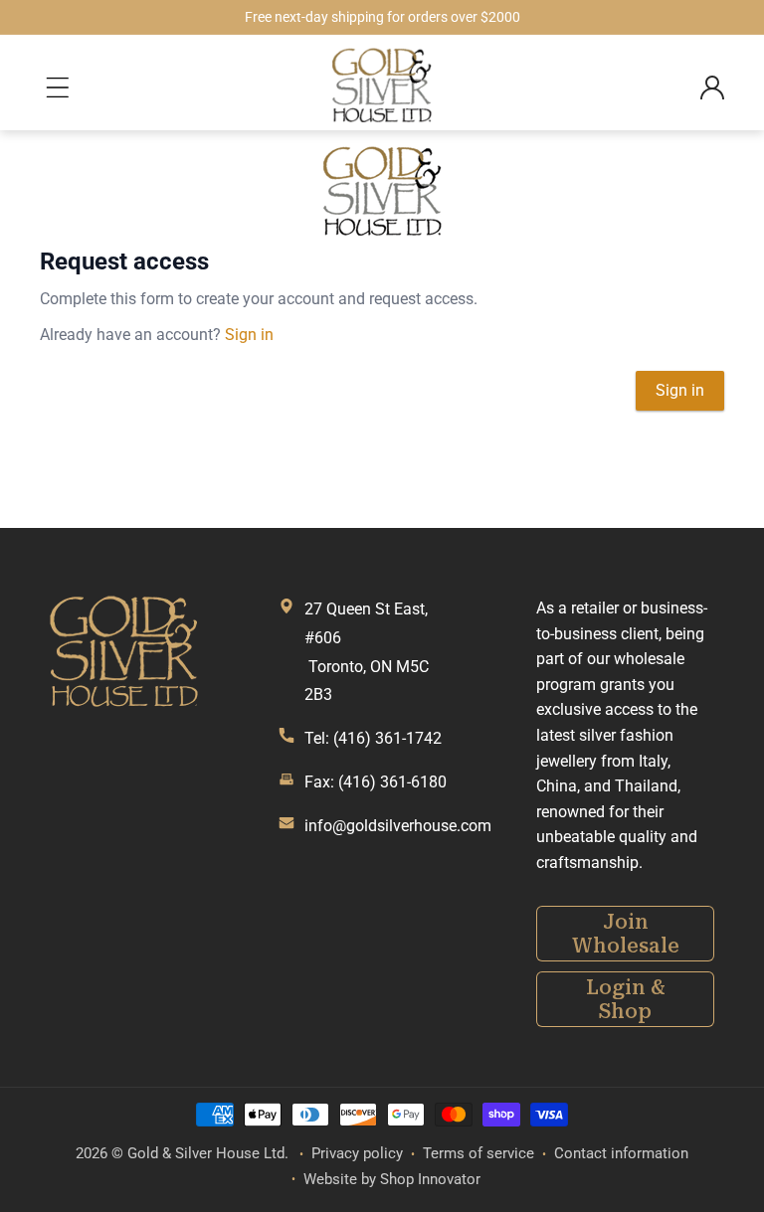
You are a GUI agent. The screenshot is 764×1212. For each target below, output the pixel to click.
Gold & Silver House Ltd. (207, 1153)
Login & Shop (626, 999)
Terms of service (478, 1153)
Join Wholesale (625, 933)
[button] (61, 87)
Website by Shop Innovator (391, 1179)
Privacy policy (357, 1153)
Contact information (621, 1153)
